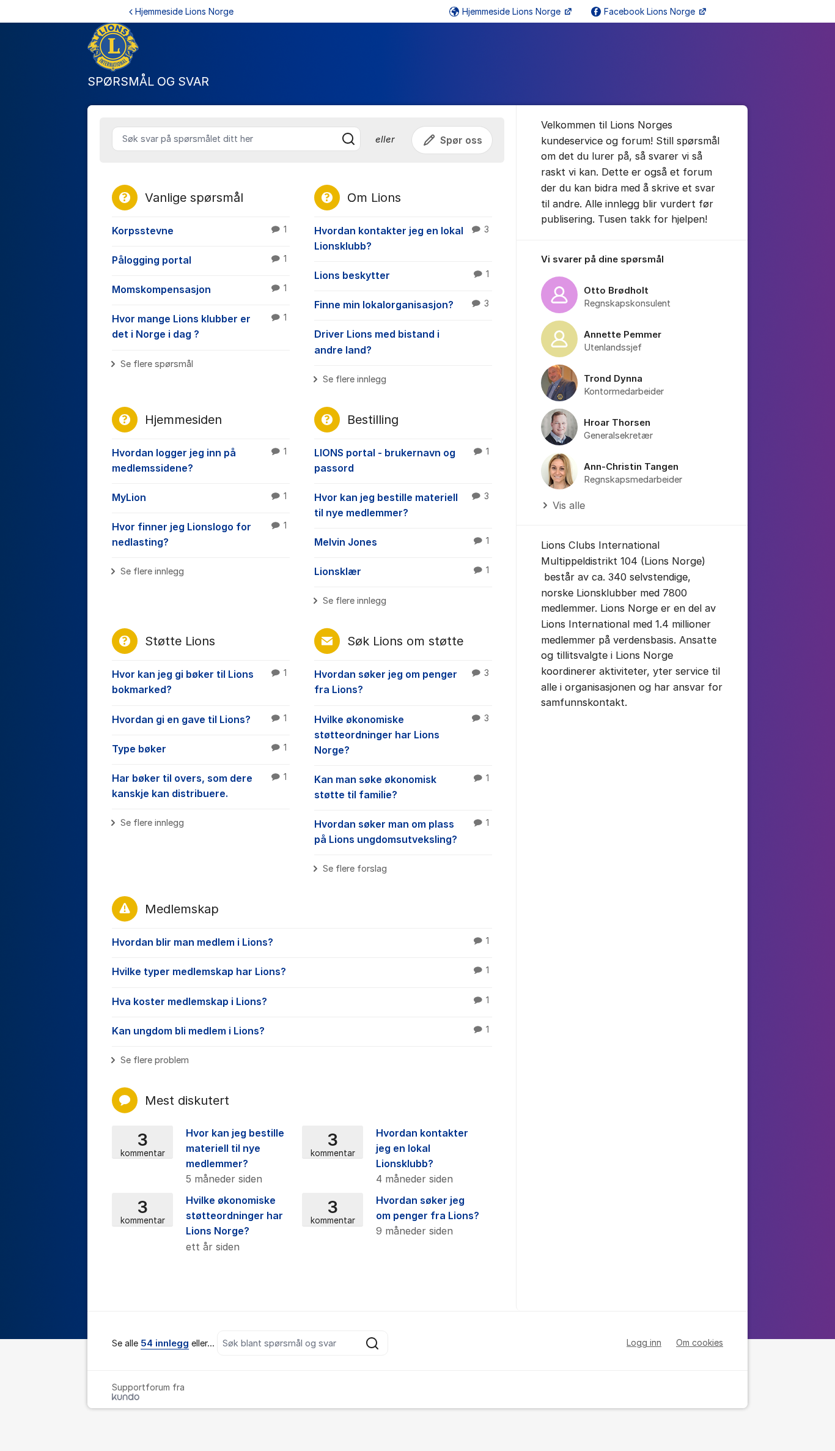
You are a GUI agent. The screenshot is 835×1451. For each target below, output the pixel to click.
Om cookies (699, 1342)
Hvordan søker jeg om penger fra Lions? (401, 682)
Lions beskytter (401, 275)
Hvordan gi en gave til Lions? (199, 719)
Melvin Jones (401, 542)
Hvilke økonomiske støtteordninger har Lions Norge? (401, 734)
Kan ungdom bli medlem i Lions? (300, 1031)
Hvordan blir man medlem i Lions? (300, 942)
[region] (632, 383)
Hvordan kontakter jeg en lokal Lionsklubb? (401, 238)
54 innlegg (165, 1343)
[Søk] (348, 139)
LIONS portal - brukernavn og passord (401, 460)
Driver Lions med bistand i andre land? (377, 341)
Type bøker (199, 749)
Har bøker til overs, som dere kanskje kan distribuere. (199, 786)
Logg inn (644, 1342)
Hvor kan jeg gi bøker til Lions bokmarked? (199, 682)
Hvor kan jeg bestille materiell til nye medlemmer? (401, 505)
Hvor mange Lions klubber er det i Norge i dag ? (199, 326)
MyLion (199, 497)
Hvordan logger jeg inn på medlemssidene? (199, 460)
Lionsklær (401, 571)
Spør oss (461, 140)
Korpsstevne (199, 231)
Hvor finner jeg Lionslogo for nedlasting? (199, 534)
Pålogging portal (199, 260)
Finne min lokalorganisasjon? (401, 305)
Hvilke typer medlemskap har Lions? (300, 971)
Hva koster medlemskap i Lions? (300, 1001)
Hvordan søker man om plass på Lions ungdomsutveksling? (401, 831)
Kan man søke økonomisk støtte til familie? (401, 787)
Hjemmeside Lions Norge (184, 11)
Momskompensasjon (199, 289)
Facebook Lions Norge (650, 11)
